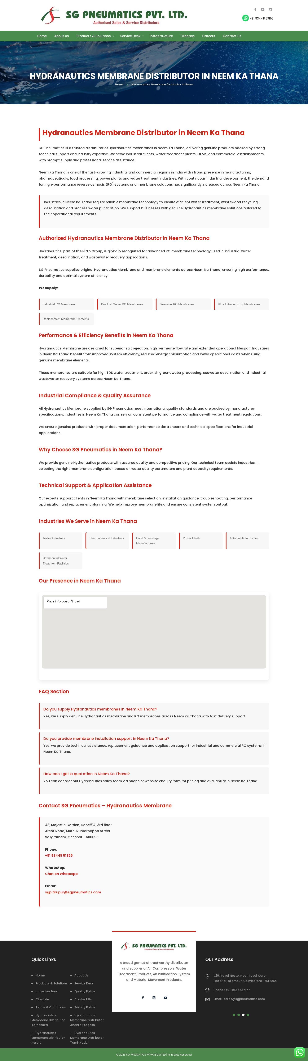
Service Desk (130, 36)
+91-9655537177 (237, 990)
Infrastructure (161, 36)
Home (42, 36)
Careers (208, 36)
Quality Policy (84, 991)
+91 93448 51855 (261, 18)
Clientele (187, 36)
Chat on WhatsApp (61, 873)
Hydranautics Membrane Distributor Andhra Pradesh (87, 1020)
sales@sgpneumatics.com (244, 999)
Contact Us (232, 36)
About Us (61, 36)
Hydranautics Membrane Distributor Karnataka (48, 1020)
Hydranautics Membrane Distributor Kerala (48, 1038)
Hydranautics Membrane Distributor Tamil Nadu (87, 1038)
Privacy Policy (84, 1007)
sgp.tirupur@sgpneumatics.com (73, 892)
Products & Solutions (93, 36)
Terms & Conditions (51, 1007)
